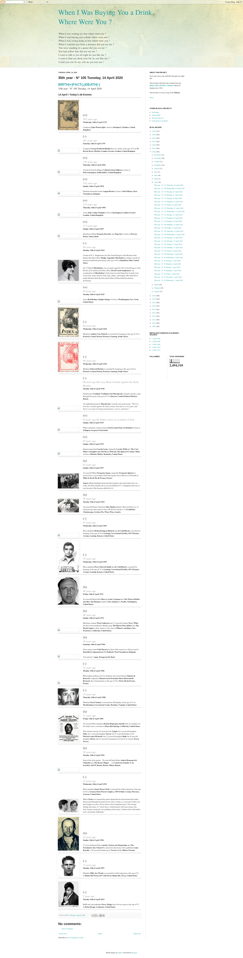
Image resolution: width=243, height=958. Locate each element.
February (157, 288)
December (157, 155)
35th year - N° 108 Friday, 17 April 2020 (167, 228)
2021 (154, 148)
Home (100, 933)
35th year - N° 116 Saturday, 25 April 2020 (168, 201)
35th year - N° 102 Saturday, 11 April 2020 (168, 247)
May (156, 178)
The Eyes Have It (157, 118)
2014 (154, 313)
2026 (154, 131)
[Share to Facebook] (100, 915)
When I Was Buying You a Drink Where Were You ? (105, 16)
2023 (154, 141)
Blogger (134, 952)
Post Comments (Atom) (75, 937)
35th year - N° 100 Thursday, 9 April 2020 (168, 254)
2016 (154, 306)
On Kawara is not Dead (159, 121)
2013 (154, 316)
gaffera (120, 952)
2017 (154, 302)
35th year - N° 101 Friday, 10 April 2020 (167, 251)
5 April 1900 (156, 338)
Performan (155, 112)
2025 (154, 134)
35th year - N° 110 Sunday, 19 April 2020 (168, 221)
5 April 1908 (156, 341)
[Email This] (92, 915)
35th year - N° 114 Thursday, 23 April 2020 (168, 208)
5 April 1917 (156, 350)
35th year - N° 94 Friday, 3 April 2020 (167, 274)
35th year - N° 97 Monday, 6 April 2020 (167, 264)
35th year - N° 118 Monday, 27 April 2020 (168, 195)
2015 (154, 309)
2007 (154, 326)
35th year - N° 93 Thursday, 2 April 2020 (168, 277)
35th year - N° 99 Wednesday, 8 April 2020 (168, 257)
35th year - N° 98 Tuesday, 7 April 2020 (167, 260)
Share (151, 97)
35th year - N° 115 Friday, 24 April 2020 (167, 205)
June (156, 175)
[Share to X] (98, 915)
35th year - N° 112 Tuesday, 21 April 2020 (168, 215)
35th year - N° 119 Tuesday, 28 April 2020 (168, 192)
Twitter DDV (156, 115)
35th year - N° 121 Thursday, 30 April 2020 (168, 185)
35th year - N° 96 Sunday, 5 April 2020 (167, 267)
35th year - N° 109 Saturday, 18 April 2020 (168, 224)
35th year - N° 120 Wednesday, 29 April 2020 (169, 188)
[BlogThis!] (95, 915)
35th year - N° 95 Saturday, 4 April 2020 (167, 270)
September (158, 165)
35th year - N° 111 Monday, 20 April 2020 (168, 218)
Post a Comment (67, 929)
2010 (154, 323)
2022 (154, 145)
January (157, 291)
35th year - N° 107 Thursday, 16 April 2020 (168, 231)
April (156, 182)
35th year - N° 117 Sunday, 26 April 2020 (168, 198)
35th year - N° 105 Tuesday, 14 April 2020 (168, 237)
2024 (154, 138)
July (155, 172)
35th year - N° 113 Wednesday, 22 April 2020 (169, 211)
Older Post (136, 933)
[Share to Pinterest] (103, 915)
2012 (154, 319)
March (156, 284)
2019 (154, 295)
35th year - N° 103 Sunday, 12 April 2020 (168, 244)
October (157, 161)
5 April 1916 (156, 347)
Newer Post (63, 933)
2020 (154, 152)
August (156, 168)
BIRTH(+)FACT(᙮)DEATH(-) (79, 84)
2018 (154, 299)
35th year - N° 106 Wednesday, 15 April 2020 (169, 234)
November (158, 158)
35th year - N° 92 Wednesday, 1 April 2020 (168, 280)
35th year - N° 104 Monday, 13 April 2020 (168, 241)
